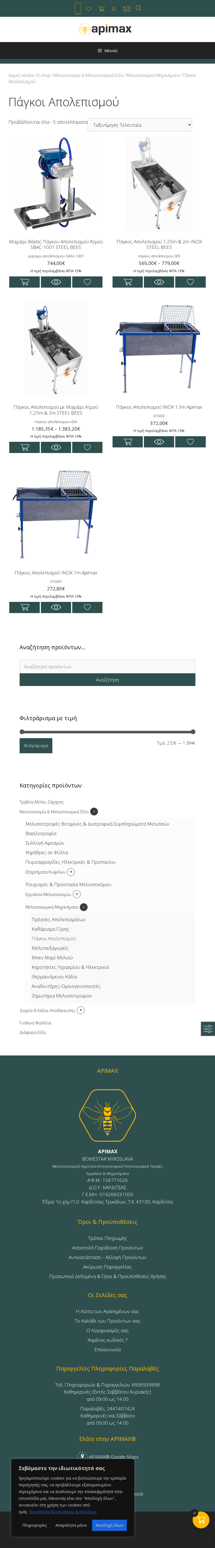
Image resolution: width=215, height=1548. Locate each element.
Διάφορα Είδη (33, 1032)
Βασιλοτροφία (40, 833)
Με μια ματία (56, 282)
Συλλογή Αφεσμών (44, 843)
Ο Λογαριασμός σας (108, 1330)
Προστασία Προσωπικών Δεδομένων (63, 1511)
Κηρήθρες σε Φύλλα (46, 852)
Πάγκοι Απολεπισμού (54, 938)
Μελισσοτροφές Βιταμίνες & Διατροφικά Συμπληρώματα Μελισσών (97, 824)
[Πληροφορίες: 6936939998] (78, 8)
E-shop (44, 75)
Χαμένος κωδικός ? (108, 1340)
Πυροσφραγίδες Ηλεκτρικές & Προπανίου (70, 862)
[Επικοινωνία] (127, 8)
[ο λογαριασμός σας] (113, 8)
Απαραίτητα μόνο (71, 1525)
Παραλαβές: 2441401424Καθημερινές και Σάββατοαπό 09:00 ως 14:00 (107, 1415)
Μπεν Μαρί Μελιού (52, 957)
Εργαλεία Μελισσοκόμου (48, 894)
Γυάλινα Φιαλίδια (35, 1022)
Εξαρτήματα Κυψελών (45, 872)
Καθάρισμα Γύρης (50, 929)
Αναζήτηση (107, 679)
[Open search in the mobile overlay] (138, 8)
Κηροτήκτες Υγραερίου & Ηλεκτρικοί (70, 967)
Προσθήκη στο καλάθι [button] (24, 282)
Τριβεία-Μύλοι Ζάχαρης (42, 802)
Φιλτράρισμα (36, 745)
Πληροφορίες (34, 1525)
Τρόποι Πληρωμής (107, 1238)
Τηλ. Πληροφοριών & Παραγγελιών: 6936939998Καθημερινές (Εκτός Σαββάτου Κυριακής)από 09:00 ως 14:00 (107, 1391)
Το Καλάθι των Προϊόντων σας (108, 1321)
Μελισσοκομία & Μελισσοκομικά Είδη (88, 75)
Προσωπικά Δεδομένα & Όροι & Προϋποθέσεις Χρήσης (107, 1276)
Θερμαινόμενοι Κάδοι (55, 976)
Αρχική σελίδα (21, 75)
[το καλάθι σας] (101, 8)
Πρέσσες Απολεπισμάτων (59, 919)
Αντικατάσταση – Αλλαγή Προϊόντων (107, 1257)
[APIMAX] (105, 29)
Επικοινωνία (107, 1349)
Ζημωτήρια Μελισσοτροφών (62, 995)
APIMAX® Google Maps (113, 1457)
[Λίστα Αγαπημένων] (89, 8)
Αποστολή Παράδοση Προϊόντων (107, 1247)
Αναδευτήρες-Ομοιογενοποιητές (66, 986)
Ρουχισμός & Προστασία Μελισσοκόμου (68, 884)
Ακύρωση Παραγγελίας (107, 1266)
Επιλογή (128, 282)
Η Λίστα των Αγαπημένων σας (107, 1311)
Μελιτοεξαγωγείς (50, 948)
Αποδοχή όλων (109, 1525)
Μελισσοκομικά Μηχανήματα (153, 75)
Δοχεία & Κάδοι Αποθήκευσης (47, 1010)
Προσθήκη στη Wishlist (87, 282)
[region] (72, 1498)
